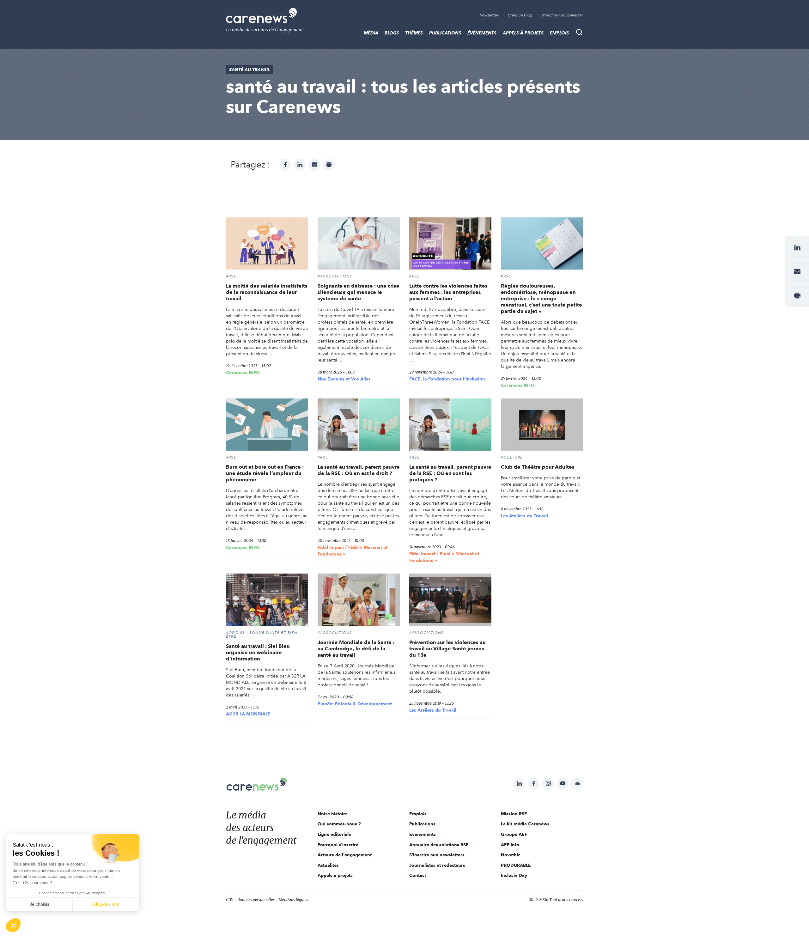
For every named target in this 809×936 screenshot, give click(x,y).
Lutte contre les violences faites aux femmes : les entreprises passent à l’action (448, 292)
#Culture (512, 457)
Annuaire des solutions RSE (439, 844)
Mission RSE (514, 813)
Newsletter (489, 15)
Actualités (328, 865)
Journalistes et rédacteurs (437, 865)
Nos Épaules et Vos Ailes (344, 378)
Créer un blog (520, 15)
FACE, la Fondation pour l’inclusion (447, 378)
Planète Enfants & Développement (355, 703)
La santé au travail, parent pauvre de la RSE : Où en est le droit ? (359, 470)
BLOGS (392, 32)
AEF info (510, 844)
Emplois (559, 32)
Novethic (510, 854)
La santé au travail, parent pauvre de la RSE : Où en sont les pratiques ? (450, 473)
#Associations (335, 276)
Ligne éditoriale (334, 834)
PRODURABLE (516, 865)
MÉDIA (371, 32)
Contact (417, 875)
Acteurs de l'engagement (345, 854)
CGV (229, 899)
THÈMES (414, 32)
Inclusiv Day (514, 875)
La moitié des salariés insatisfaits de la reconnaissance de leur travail (266, 292)
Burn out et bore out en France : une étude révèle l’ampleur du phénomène (265, 473)
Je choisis (39, 904)
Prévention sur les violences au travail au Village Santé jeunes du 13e (447, 648)
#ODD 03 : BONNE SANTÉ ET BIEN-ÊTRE (262, 634)
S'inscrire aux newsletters (437, 854)
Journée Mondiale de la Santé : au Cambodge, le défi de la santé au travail (356, 648)
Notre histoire (333, 813)
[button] (13, 925)
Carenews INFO (243, 372)
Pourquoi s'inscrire (338, 844)
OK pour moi (105, 904)
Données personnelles (256, 899)
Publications (445, 32)
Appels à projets (523, 32)
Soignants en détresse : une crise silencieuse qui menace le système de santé (358, 292)
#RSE (231, 276)
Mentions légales (293, 899)
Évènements (481, 32)
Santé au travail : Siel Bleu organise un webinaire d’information (258, 652)
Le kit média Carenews (525, 823)
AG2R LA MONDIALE (248, 713)
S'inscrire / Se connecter (562, 15)
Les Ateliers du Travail (524, 515)
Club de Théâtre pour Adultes (538, 467)
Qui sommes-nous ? (339, 823)
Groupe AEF (514, 834)
